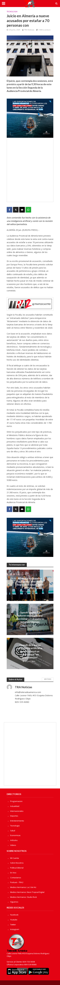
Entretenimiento (17, 820)
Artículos (14, 840)
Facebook (14, 914)
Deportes (14, 816)
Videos (13, 845)
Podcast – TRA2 (16, 882)
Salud (12, 830)
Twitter (13, 924)
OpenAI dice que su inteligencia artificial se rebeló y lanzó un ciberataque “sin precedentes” (30, 651)
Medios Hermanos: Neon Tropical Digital (27, 892)
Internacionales (16, 811)
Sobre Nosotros (17, 863)
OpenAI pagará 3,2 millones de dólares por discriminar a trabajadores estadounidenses (30, 617)
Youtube (13, 919)
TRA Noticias (29, 30)
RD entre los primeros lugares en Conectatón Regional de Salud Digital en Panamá (30, 583)
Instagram (14, 929)
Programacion (16, 801)
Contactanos (15, 877)
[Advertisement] (30, 170)
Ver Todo (47, 679)
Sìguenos (14, 902)
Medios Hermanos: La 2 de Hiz (23, 887)
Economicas (15, 835)
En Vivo (13, 872)
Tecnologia (12, 11)
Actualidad (14, 806)
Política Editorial (16, 867)
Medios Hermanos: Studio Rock (23, 897)
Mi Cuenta (14, 858)
